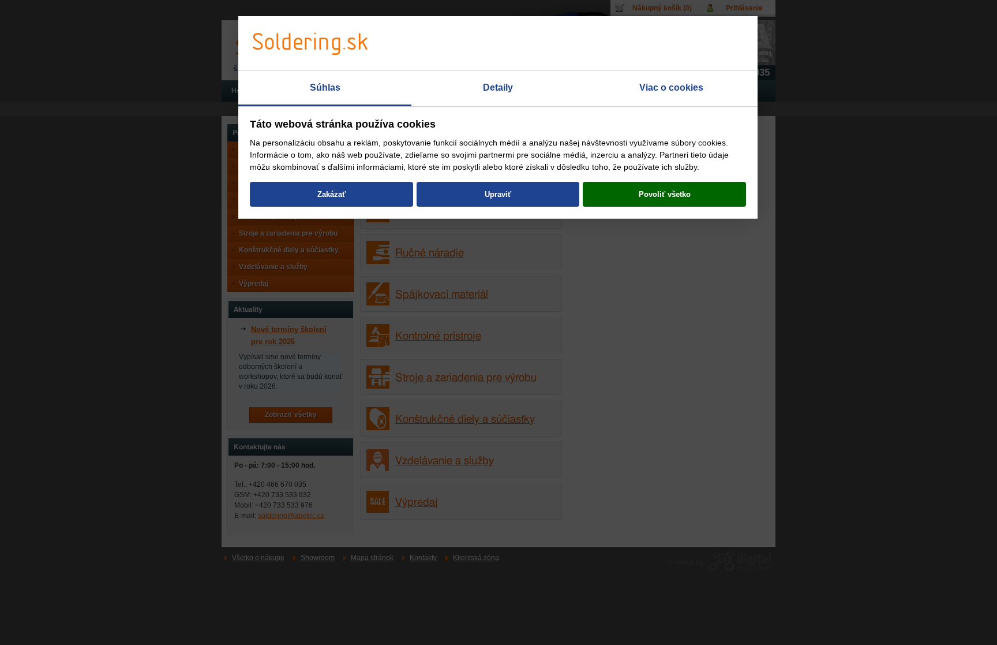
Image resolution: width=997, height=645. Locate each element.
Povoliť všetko (665, 194)
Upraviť (498, 194)
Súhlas (325, 87)
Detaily (498, 87)
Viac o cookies (671, 87)
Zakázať (331, 194)
